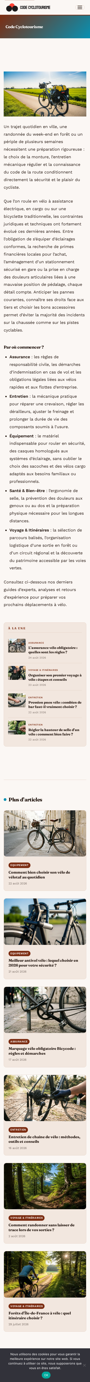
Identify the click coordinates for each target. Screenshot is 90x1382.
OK (46, 1375)
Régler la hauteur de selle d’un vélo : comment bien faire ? (53, 732)
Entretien (35, 697)
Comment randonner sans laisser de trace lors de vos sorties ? (42, 1227)
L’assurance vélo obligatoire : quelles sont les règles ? (52, 650)
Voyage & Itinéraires (43, 670)
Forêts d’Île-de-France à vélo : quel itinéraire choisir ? (40, 1315)
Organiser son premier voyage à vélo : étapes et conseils (55, 677)
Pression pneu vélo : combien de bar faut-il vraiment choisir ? (54, 704)
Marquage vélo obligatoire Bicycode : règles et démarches (42, 1051)
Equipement (19, 865)
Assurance (36, 643)
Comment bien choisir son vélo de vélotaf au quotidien (39, 874)
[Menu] (80, 7)
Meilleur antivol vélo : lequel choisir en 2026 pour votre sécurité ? (43, 962)
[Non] (84, 1365)
